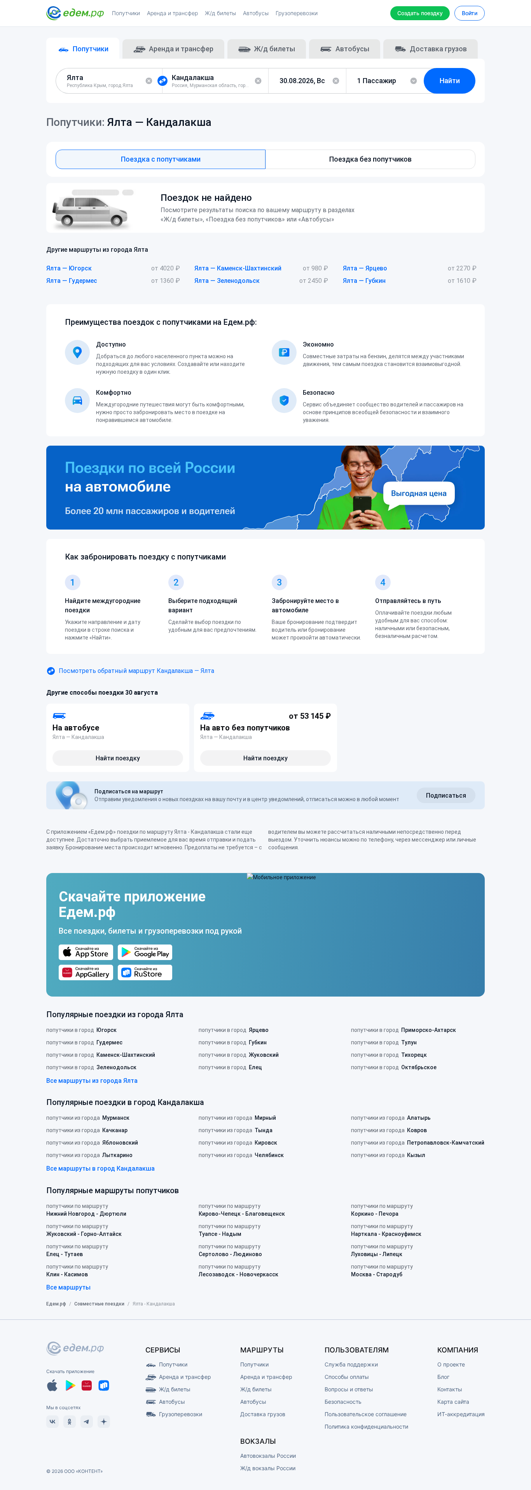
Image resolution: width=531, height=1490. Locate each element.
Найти (450, 81)
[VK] (52, 1421)
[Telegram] (86, 1421)
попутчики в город (81, 1030)
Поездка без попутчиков (370, 159)
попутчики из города (87, 1118)
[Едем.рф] (75, 13)
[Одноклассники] (69, 1421)
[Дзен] (104, 1421)
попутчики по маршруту (86, 1210)
